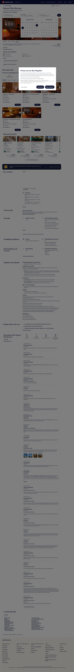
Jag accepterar (49, 87)
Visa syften (24, 87)
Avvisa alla (40, 87)
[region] (37, 78)
